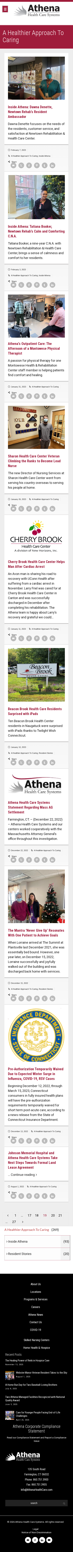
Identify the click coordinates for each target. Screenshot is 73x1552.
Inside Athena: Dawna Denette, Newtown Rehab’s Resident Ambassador (30, 112)
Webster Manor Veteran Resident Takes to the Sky (41, 1372)
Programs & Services (35, 1299)
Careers (35, 1307)
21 (60, 1215)
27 (14, 1222)
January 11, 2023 (18, 629)
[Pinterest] (37, 165)
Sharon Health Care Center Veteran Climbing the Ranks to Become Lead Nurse (34, 461)
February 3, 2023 (18, 269)
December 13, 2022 (19, 1131)
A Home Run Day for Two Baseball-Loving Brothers (31, 1384)
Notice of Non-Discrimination (36, 1532)
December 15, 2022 (19, 983)
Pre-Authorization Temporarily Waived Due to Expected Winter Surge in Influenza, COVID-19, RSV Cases (35, 1074)
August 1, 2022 (17, 1186)
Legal (35, 1529)
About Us (36, 1284)
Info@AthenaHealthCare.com (36, 1489)
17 (29, 1215)
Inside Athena (44, 156)
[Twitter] (21, 165)
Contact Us (36, 1322)
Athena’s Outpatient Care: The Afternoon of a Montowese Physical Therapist (34, 348)
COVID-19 (35, 1330)
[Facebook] (29, 165)
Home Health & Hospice (36, 1347)
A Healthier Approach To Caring (24, 156)
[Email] (13, 165)
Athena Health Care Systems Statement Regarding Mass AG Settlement (30, 807)
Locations (35, 1292)
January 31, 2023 (18, 387)
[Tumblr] (44, 165)
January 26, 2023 (18, 499)
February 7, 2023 (18, 150)
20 (53, 1215)
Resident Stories (46, 753)
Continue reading (23, 1175)
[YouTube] (49, 1540)
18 (36, 1215)
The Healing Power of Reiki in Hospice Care (27, 1360)
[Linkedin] (52, 165)
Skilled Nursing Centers (36, 1340)
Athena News (35, 1314)
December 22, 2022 (19, 850)
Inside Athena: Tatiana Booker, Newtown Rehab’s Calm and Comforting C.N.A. (36, 231)
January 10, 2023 (18, 747)
